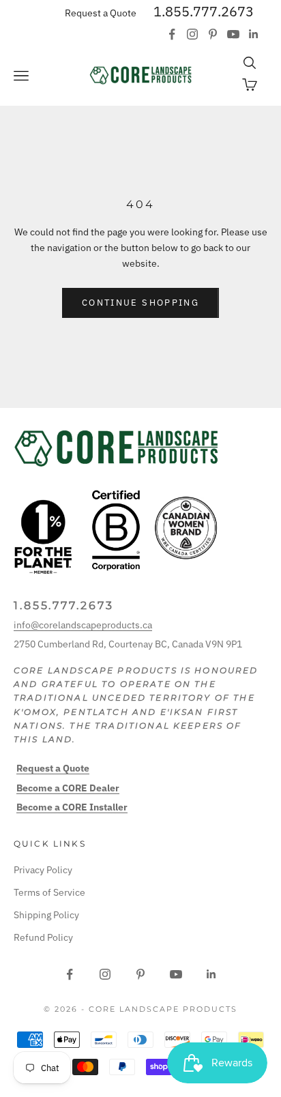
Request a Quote (100, 13)
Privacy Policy (43, 870)
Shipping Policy (46, 915)
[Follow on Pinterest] (213, 34)
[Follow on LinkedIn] (254, 34)
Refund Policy (43, 937)
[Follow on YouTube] (233, 34)
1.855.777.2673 (203, 11)
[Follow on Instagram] (192, 34)
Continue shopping (140, 302)
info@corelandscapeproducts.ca (83, 625)
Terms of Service (49, 892)
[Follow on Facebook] (172, 34)
